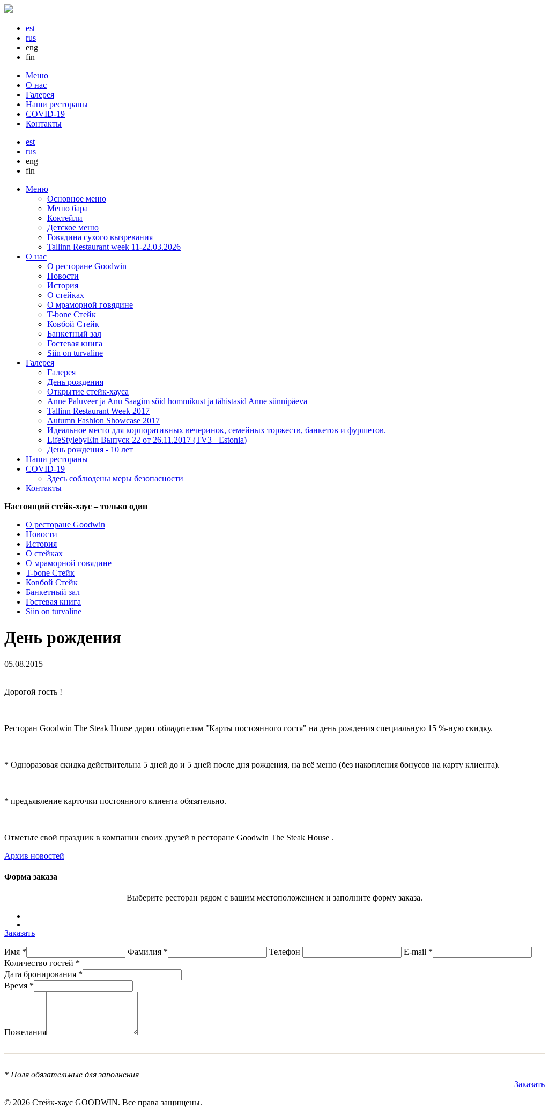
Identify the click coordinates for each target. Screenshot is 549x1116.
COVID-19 (45, 113)
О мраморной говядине (90, 304)
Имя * (15, 951)
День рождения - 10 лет (90, 449)
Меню (37, 75)
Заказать (19, 933)
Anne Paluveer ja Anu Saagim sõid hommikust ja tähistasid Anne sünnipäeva (177, 401)
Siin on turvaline (75, 353)
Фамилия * (148, 951)
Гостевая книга (74, 343)
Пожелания (25, 1032)
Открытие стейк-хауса (88, 391)
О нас (36, 85)
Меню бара (67, 208)
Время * (19, 985)
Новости (63, 275)
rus (31, 37)
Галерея (40, 94)
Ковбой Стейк (73, 324)
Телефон (285, 951)
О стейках (65, 295)
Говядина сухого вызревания (100, 237)
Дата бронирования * (43, 974)
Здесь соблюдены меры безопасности (115, 478)
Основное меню (76, 198)
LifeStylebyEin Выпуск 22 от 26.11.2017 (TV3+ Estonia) (147, 439)
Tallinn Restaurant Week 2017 (98, 410)
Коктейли (65, 217)
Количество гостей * (42, 963)
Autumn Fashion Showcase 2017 (103, 420)
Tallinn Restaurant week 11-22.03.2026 (114, 246)
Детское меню (73, 227)
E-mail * (418, 951)
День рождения (75, 381)
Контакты (44, 123)
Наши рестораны (57, 104)
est (30, 28)
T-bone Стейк (71, 314)
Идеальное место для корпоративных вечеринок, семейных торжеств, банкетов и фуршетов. (216, 430)
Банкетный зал (74, 333)
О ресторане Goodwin (87, 266)
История (62, 285)
